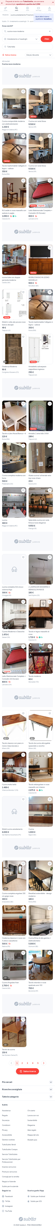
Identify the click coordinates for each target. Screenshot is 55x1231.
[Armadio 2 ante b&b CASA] (41, 420)
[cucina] (14, 508)
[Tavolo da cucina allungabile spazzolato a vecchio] (41, 730)
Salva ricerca (10, 55)
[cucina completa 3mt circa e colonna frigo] (14, 575)
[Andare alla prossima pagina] (43, 1063)
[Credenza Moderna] (14, 355)
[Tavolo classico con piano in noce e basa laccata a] (14, 730)
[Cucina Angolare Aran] (14, 971)
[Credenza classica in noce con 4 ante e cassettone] (14, 926)
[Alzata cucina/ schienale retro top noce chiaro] (41, 463)
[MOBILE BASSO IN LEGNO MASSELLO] (41, 265)
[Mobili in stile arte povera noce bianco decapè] (14, 310)
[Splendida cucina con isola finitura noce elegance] (41, 508)
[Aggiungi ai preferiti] (23, 91)
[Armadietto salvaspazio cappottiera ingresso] (41, 355)
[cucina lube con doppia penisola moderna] (14, 265)
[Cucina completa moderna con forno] (14, 463)
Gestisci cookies (8, 1140)
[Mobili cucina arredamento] (14, 816)
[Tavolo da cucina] (14, 1036)
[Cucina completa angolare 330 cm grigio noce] (14, 881)
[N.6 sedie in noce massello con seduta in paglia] (14, 198)
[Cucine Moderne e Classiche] (14, 620)
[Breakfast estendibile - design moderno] (41, 881)
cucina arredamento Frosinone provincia (26, 15)
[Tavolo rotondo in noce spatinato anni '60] (41, 971)
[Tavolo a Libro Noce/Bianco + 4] (14, 420)
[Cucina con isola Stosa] (41, 109)
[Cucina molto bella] (14, 773)
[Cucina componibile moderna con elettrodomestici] (14, 109)
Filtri (47, 39)
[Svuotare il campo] (50, 31)
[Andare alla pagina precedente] (11, 1063)
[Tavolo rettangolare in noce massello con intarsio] (41, 773)
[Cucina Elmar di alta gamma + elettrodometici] (41, 926)
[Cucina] (41, 816)
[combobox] (27, 31)
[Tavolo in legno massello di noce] (41, 620)
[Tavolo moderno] (41, 664)
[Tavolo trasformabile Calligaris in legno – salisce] (14, 154)
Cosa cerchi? (7, 26)
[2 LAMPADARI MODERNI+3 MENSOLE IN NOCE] (41, 575)
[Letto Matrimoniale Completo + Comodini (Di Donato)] (41, 198)
